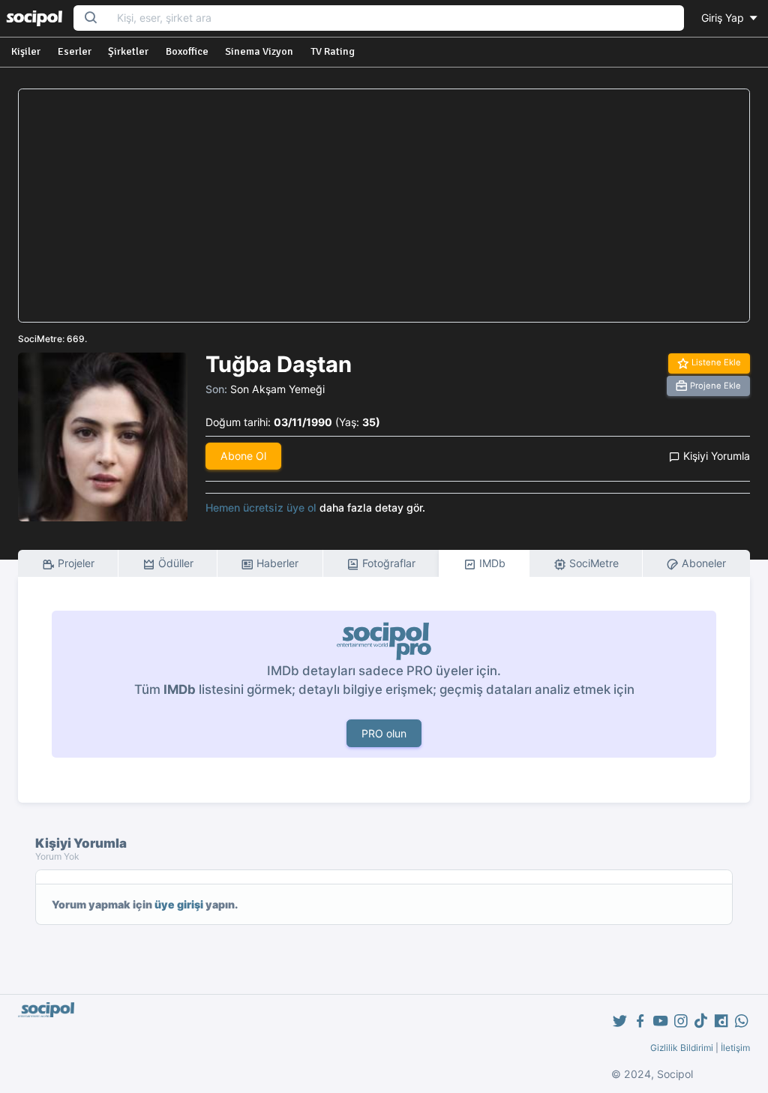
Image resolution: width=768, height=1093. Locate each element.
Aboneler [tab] (702, 563)
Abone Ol (243, 455)
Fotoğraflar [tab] (387, 563)
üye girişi (178, 904)
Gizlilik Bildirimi (681, 1047)
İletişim (735, 1047)
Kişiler (25, 51)
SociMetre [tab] (592, 563)
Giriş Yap (724, 17)
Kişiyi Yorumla (715, 455)
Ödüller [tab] (174, 563)
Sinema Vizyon (259, 51)
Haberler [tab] (276, 563)
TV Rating (332, 51)
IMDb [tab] (491, 563)
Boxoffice (187, 51)
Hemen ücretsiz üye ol (261, 507)
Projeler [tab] (74, 563)
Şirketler (128, 51)
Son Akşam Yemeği (277, 389)
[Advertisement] (384, 206)
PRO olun (384, 733)
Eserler (75, 51)
